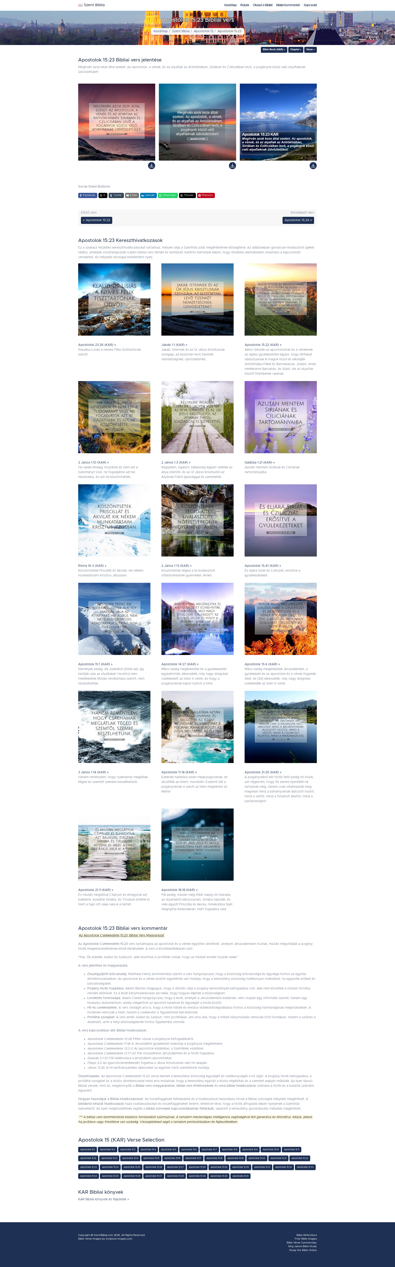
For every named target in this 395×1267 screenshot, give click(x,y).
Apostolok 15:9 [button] (250, 1149)
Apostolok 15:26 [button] (153, 1167)
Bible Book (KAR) (273, 49)
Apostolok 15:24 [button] (110, 1167)
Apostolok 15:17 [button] (193, 1158)
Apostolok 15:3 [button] (128, 1149)
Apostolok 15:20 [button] (256, 1158)
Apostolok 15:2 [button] (107, 1149)
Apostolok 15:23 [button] (88, 1167)
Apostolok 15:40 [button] (219, 1176)
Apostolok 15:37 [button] (153, 1176)
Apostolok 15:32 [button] (283, 1167)
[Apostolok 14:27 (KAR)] (197, 620)
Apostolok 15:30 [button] (240, 1167)
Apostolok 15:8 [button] (229, 1149)
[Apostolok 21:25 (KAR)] (281, 728)
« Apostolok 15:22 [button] (96, 220)
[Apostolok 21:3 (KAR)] (114, 845)
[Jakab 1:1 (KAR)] (197, 300)
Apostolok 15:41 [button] (240, 1176)
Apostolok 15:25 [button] (132, 1167)
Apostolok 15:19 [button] (235, 1158)
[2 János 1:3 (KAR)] (197, 418)
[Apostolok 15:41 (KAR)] (281, 521)
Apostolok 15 (203, 31)
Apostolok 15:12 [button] (88, 1158)
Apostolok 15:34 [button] (88, 1176)
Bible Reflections (306, 1235)
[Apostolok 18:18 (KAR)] (197, 845)
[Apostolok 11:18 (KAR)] (197, 728)
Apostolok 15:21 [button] (278, 1158)
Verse (309, 49)
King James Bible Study (302, 1246)
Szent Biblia (180, 31)
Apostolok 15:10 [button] (271, 1149)
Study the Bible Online (303, 1250)
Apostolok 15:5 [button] (168, 1149)
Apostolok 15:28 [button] (197, 1167)
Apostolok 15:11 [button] (291, 1149)
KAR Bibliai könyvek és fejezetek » (103, 1199)
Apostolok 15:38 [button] (175, 1176)
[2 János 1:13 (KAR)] (197, 521)
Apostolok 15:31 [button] (262, 1167)
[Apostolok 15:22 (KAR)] (281, 300)
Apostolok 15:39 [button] (197, 1176)
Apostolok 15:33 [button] (305, 1167)
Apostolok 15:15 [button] (151, 1158)
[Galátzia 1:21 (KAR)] (281, 418)
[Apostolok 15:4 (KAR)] (281, 620)
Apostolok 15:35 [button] (110, 1176)
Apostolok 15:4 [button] (148, 1149)
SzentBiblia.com (103, 1235)
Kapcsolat (310, 5)
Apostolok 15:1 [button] (87, 1149)
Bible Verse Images (89, 1239)
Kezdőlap (230, 5)
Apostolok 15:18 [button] (214, 1158)
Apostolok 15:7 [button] (209, 1149)
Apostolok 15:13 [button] (109, 1158)
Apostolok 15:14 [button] (130, 1158)
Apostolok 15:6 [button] (189, 1149)
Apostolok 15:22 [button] (299, 1158)
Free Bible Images (306, 1239)
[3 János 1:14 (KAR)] (114, 728)
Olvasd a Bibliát (262, 5)
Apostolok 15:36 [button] (132, 1176)
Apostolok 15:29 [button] (219, 1167)
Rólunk (244, 5)
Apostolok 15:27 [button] (175, 1167)
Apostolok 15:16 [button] (172, 1158)
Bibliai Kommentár (288, 5)
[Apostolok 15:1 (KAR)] (114, 620)
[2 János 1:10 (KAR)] (114, 418)
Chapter (294, 49)
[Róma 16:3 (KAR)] (114, 521)
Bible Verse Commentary (302, 1242)
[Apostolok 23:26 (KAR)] (114, 300)
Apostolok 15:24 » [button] (298, 220)
